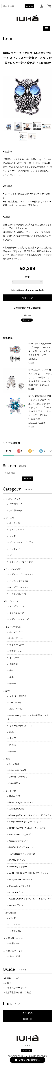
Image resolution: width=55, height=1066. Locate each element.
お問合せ (9, 983)
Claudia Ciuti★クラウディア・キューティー (30, 899)
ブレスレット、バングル (21, 542)
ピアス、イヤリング (19, 529)
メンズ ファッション (19, 581)
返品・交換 (14, 956)
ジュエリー (11, 518)
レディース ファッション (21, 574)
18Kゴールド (15, 702)
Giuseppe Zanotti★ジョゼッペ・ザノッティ (30, 815)
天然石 (12, 738)
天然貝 (12, 745)
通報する (27, 315)
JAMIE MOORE (16, 808)
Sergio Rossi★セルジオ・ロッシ (25, 821)
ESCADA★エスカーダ (20, 834)
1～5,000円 (14, 764)
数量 (27, 277)
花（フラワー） (16, 632)
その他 (12, 683)
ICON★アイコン (17, 860)
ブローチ (13, 555)
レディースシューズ (19, 619)
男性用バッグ (15, 504)
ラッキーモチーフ (17, 644)
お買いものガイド (14, 951)
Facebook (27, 1019)
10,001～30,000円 (18, 777)
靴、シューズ (12, 601)
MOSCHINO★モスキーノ (21, 847)
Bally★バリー (15, 796)
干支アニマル (15, 651)
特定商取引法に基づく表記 (18, 992)
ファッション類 (13, 569)
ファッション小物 (17, 593)
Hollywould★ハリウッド (20, 879)
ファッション (15, 931)
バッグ (12, 918)
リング (12, 536)
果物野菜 (13, 664)
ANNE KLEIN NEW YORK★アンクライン (29, 873)
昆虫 (11, 677)
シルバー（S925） (18, 696)
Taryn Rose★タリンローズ (22, 854)
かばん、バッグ (13, 499)
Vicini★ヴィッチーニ (19, 866)
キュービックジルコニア (21, 725)
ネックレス (14, 523)
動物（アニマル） (17, 638)
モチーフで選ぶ (13, 627)
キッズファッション (19, 587)
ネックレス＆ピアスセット (22, 561)
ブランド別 (11, 791)
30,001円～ (14, 783)
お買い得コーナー (14, 938)
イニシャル (14, 657)
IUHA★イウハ (16, 892)
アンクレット (15, 549)
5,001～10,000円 (17, 770)
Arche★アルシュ (17, 905)
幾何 (11, 670)
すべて (8, 451)
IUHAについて (12, 978)
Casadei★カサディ (18, 841)
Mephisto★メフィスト (20, 886)
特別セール (14, 943)
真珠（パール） (16, 709)
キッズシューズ (16, 613)
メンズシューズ (16, 606)
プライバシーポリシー (16, 987)
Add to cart (27, 298)
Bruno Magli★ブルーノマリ (22, 802)
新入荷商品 (11, 913)
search (29, 6)
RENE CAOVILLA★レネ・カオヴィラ (27, 828)
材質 (8, 691)
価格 (8, 759)
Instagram (27, 1012)
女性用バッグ (15, 510)
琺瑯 (11, 732)
